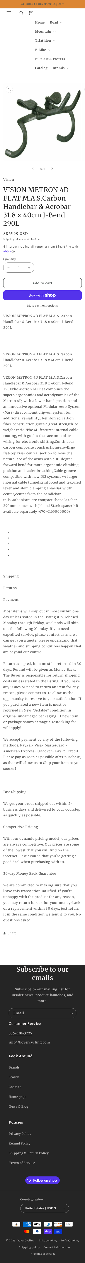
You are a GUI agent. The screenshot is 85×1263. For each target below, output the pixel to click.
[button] (9, 13)
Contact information (57, 1247)
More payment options (42, 305)
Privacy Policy (20, 1134)
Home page (17, 1097)
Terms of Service (22, 1163)
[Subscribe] (71, 1013)
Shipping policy (29, 1247)
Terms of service (44, 1253)
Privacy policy (48, 1240)
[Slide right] (52, 168)
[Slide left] (33, 168)
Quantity (9, 259)
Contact (15, 1087)
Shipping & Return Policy (29, 1153)
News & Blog (18, 1106)
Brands (14, 1067)
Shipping (8, 239)
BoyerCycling (25, 1240)
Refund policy (70, 1240)
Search (14, 1077)
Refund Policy (20, 1143)
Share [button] (12, 933)
